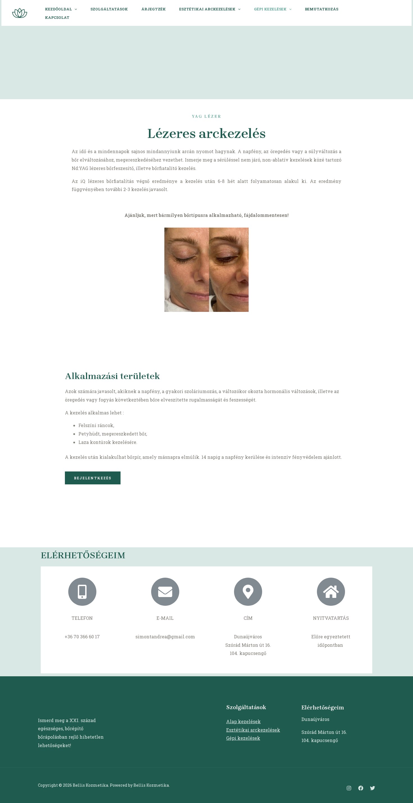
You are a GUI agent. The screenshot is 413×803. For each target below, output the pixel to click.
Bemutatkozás (321, 9)
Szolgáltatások (109, 9)
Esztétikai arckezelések (207, 9)
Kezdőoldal (58, 9)
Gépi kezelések (270, 9)
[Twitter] (372, 788)
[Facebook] (394, 13)
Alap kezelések (243, 721)
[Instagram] (382, 13)
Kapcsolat (57, 17)
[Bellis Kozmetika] (19, 12)
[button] (93, 477)
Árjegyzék (153, 9)
